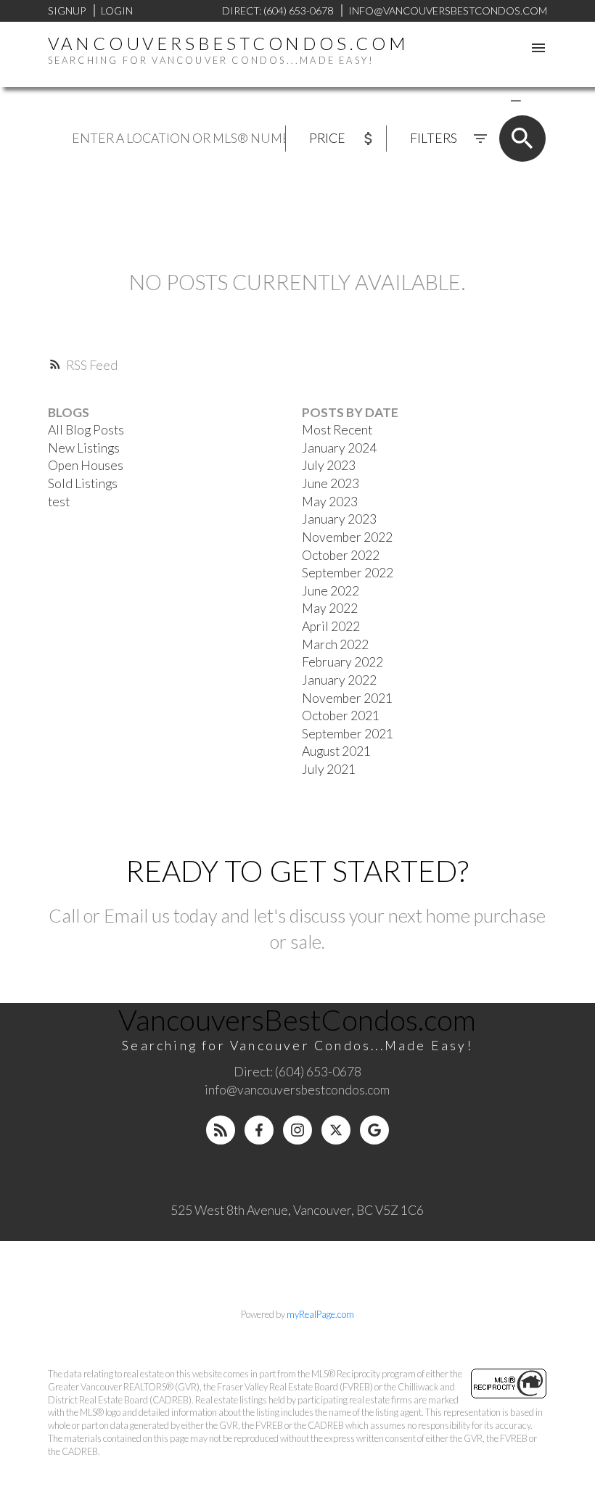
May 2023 (330, 501)
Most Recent (337, 429)
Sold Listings (83, 483)
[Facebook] (259, 1130)
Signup (67, 10)
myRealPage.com (320, 1314)
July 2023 (329, 465)
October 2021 (340, 715)
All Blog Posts (86, 429)
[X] (335, 1130)
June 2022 (330, 590)
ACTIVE (481, 99)
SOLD (537, 99)
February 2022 (342, 661)
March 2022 (335, 644)
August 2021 (336, 751)
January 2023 (339, 519)
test (59, 501)
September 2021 (347, 733)
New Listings (84, 447)
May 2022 (330, 608)
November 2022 (347, 537)
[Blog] (220, 1130)
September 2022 (347, 572)
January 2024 (339, 447)
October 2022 (340, 555)
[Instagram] (297, 1130)
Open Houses (85, 465)
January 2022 (339, 680)
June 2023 (330, 483)
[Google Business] (374, 1130)
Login (117, 10)
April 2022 (331, 626)
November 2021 (347, 698)
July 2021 (329, 769)
